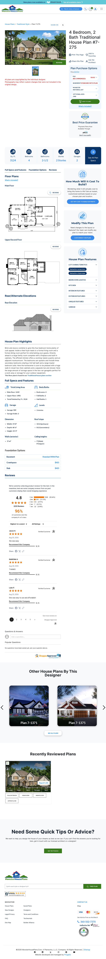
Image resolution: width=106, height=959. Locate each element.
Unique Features (76, 301)
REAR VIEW (25, 795)
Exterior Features (77, 296)
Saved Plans (27, 906)
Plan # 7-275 (43, 783)
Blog (79, 906)
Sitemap (87, 950)
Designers (27, 910)
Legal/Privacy (10, 914)
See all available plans (72, 2)
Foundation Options (37, 170)
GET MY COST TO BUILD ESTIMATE (83, 201)
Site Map (8, 922)
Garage (72, 307)
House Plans (10, 24)
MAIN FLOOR (40, 795)
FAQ (6, 918)
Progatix (67, 955)
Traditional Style (23, 24)
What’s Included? (85, 106)
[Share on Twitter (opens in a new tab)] (19, 551)
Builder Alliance (28, 922)
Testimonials (27, 918)
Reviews (53, 170)
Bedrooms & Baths (77, 280)
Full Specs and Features (15, 170)
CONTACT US (82, 902)
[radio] (43, 497)
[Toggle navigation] (101, 9)
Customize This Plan (82, 238)
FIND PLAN (94, 886)
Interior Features (77, 291)
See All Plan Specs (93, 159)
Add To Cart (86, 101)
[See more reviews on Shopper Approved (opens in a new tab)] (23, 551)
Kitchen (72, 285)
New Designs (9, 910)
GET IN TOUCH (53, 851)
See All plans (53, 733)
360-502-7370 (88, 921)
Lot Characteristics (78, 265)
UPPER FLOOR (12, 801)
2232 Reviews (21, 506)
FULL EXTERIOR (12, 795)
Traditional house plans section (39, 375)
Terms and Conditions (30, 914)
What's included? (11, 180)
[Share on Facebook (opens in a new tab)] (16, 551)
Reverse (59, 62)
